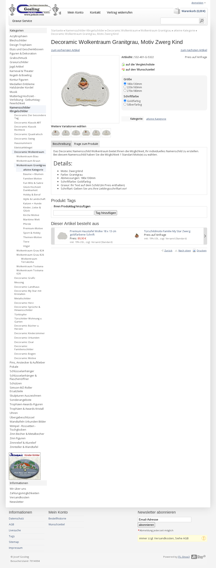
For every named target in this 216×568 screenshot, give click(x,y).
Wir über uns (18, 489)
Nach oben (184, 250)
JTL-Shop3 (184, 556)
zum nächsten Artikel (194, 50)
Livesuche (15, 530)
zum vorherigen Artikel (65, 50)
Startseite (57, 30)
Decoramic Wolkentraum (122, 30)
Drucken (202, 250)
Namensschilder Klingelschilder (85, 30)
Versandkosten (19, 497)
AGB (11, 524)
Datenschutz (16, 518)
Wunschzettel (57, 524)
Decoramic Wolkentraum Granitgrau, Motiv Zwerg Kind (85, 34)
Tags (12, 536)
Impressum (16, 548)
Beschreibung (61, 144)
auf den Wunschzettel (140, 69)
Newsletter (17, 502)
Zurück (168, 250)
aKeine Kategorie (184, 30)
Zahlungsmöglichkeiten (24, 493)
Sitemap (14, 542)
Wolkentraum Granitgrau (155, 30)
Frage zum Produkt (86, 144)
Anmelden (197, 2)
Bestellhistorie (57, 518)
